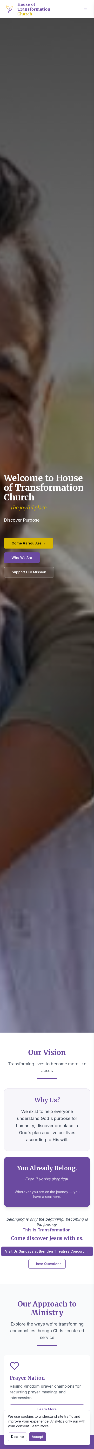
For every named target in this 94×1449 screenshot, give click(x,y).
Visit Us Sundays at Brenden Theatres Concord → (47, 1251)
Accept (37, 1437)
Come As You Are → (29, 543)
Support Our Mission (29, 572)
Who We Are (22, 558)
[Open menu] (85, 9)
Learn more (40, 1426)
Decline (17, 1437)
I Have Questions (47, 1264)
